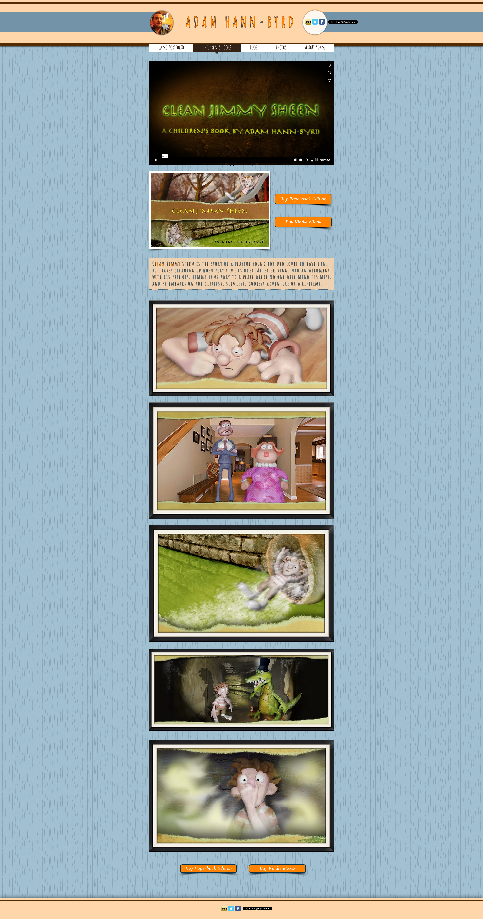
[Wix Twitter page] (315, 22)
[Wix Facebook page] (322, 22)
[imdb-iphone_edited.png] (308, 22)
